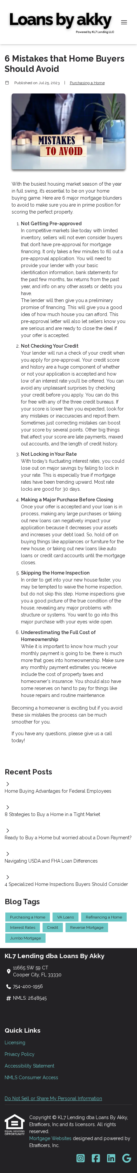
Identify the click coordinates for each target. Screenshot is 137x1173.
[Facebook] (96, 1159)
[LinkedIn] (111, 1159)
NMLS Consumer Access (31, 1077)
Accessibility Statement (29, 1066)
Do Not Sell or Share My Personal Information (53, 1098)
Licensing (15, 1042)
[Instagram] (80, 1159)
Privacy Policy (20, 1054)
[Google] (126, 1159)
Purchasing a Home (87, 83)
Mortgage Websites (51, 1138)
